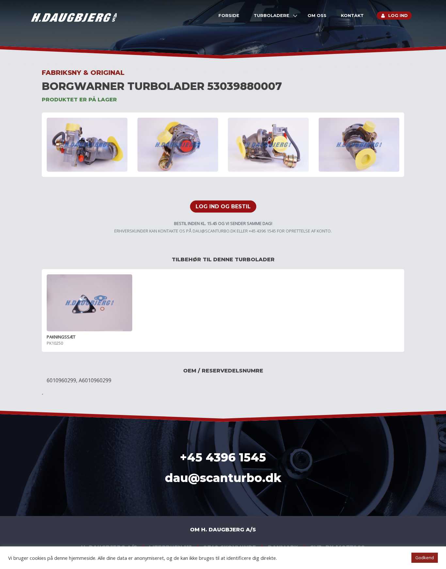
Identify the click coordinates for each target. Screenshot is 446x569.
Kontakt (352, 15)
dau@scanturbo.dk (214, 231)
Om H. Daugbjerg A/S (223, 529)
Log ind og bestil (223, 206)
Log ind (398, 15)
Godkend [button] (424, 557)
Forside (228, 15)
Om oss (317, 15)
